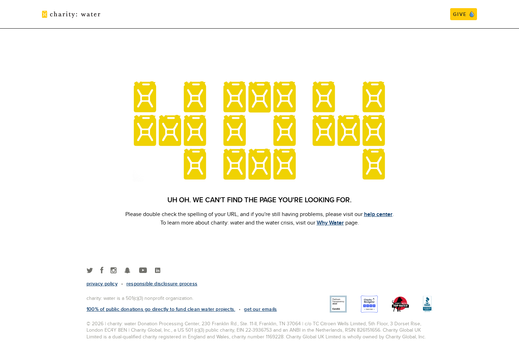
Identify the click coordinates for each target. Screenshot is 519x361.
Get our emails (260, 309)
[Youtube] (143, 271)
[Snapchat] (127, 271)
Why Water (330, 223)
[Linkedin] (157, 270)
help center (378, 214)
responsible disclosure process (161, 283)
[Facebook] (101, 271)
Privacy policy (102, 283)
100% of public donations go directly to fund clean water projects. (160, 309)
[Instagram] (114, 271)
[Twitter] (89, 271)
